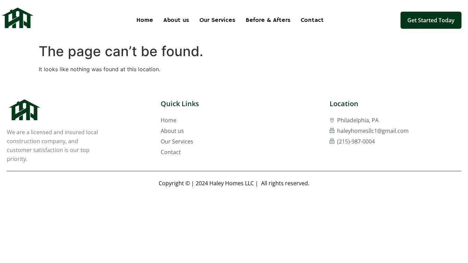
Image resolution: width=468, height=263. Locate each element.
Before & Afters (268, 20)
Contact (312, 20)
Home (144, 20)
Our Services (217, 20)
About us (176, 20)
